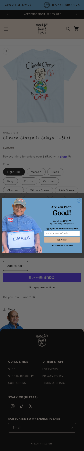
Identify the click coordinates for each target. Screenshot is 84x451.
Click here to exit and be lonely (62, 246)
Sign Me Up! (62, 239)
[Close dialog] (79, 200)
